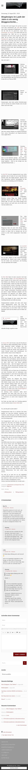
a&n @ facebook (7, 732)
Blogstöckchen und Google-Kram (14, 484)
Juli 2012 (24, 246)
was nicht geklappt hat (19, 278)
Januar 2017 (6, 343)
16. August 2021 (6, 507)
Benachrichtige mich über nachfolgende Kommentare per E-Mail (14, 628)
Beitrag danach (19, 492)
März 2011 (23, 148)
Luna (7, 715)
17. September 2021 (7, 551)
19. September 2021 (9, 571)
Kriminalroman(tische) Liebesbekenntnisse (14, 718)
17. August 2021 (8, 529)
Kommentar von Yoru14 (7, 32)
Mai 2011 (5, 174)
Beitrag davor (8, 492)
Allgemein (9, 486)
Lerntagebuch (9, 390)
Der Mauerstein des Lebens (8, 696)
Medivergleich (4, 687)
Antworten (12, 507)
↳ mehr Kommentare (21, 725)
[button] (3, 632)
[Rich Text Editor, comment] (14, 642)
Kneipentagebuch (22, 388)
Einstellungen (14, 768)
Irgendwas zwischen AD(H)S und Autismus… (12, 691)
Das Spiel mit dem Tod (8, 735)
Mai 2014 (5, 277)
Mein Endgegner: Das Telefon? (9, 684)
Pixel (23, 484)
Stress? (3, 699)
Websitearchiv (4, 39)
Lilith (18, 27)
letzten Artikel (16, 403)
